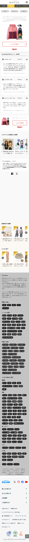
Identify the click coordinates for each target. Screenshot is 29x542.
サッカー (23, 328)
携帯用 (24, 407)
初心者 (9, 453)
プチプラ (15, 420)
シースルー (17, 429)
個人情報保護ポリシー (7, 516)
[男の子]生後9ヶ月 (14, 347)
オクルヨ (17, 469)
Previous (3, 144)
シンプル (14, 438)
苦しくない (4, 395)
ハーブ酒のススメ (10, 474)
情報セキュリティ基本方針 (8, 523)
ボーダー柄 (20, 432)
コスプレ (4, 464)
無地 (4, 438)
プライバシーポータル (20, 516)
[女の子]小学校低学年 (12, 369)
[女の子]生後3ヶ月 (21, 360)
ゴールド (24, 447)
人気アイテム (14, 11)
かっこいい (14, 441)
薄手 (15, 410)
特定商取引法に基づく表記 (19, 519)
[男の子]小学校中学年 (6, 357)
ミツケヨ (16, 472)
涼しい (4, 398)
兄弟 (19, 453)
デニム (4, 429)
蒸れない (15, 395)
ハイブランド (5, 420)
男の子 (9, 456)
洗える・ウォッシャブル (7, 386)
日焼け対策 (20, 401)
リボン (19, 435)
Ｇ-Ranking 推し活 (19, 474)
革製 (24, 435)
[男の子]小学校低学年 (12, 354)
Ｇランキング (6, 469)
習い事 (14, 324)
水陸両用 (21, 386)
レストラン (9, 315)
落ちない (20, 398)
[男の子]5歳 (22, 351)
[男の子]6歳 (4, 354)
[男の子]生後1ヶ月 (13, 344)
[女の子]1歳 (21, 363)
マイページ (25, 5)
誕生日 (12, 321)
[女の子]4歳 (16, 366)
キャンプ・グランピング (12, 331)
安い (11, 420)
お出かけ (4, 315)
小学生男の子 (21, 456)
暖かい (24, 395)
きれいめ (4, 441)
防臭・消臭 (15, 386)
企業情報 (4, 498)
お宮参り (9, 334)
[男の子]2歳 (4, 351)
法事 (4, 334)
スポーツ (18, 328)
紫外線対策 (14, 401)
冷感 (9, 382)
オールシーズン (5, 308)
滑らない (10, 395)
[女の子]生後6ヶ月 (6, 363)
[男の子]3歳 (10, 351)
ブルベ (18, 417)
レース (10, 435)
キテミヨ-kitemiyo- (6, 161)
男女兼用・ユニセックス (19, 423)
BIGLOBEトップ (6, 527)
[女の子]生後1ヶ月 (13, 360)
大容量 (4, 407)
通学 (19, 324)
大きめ (4, 404)
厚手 (10, 410)
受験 (4, 324)
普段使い (9, 441)
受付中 (5, 11)
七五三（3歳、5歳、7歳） (7, 337)
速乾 (19, 382)
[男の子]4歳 (16, 351)
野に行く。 (5, 472)
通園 (23, 324)
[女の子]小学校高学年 (16, 372)
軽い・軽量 (9, 407)
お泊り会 (23, 321)
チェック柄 (4, 435)
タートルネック (10, 429)
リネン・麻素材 (14, 432)
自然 (24, 438)
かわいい (9, 438)
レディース (18, 5)
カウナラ (11, 472)
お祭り (4, 318)
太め (16, 404)
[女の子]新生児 (5, 360)
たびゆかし (22, 472)
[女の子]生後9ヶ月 (14, 363)
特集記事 (24, 11)
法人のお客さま (6, 493)
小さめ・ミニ (10, 404)
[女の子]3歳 (10, 366)
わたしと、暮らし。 (7, 470)
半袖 (19, 410)
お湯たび (23, 469)
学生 (4, 459)
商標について (20, 523)
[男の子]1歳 (21, 347)
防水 (14, 382)
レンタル (9, 417)
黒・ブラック (11, 447)
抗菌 (4, 389)
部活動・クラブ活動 (11, 328)
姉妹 (24, 453)
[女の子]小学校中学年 (6, 372)
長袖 (24, 410)
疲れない (19, 395)
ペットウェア (10, 464)
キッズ (11, 5)
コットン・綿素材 (6, 432)
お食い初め (14, 334)
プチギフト (14, 453)
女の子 (4, 456)
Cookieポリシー (6, 519)
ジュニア (4, 453)
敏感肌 (4, 417)
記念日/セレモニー (6, 321)
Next (26, 144)
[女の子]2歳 (4, 366)
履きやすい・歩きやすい (12, 398)
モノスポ (23, 470)
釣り (20, 331)
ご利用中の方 (6, 502)
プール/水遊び (15, 318)
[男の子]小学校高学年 (16, 357)
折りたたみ (4, 410)
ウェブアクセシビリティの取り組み (11, 512)
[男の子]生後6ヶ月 (6, 347)
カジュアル (19, 438)
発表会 (9, 324)
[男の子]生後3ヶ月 (21, 344)
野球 (4, 331)
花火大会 (20, 318)
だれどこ (12, 469)
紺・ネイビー (18, 447)
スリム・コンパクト (17, 407)
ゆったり (20, 404)
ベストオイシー (16, 470)
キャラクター (10, 459)
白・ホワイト (5, 447)
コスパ (20, 420)
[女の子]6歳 (4, 369)
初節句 (19, 334)
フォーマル (20, 441)
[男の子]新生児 (5, 344)
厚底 (14, 417)
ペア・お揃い (5, 423)
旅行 (15, 315)
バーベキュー (20, 315)
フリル (14, 435)
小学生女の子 (14, 456)
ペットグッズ (16, 464)
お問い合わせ (5, 508)
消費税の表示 (14, 508)
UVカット (4, 382)
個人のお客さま (6, 489)
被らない (4, 401)
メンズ (3, 5)
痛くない (9, 401)
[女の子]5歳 (22, 366)
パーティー (18, 321)
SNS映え (11, 423)
